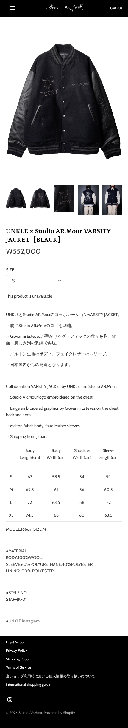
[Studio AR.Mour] (64, 8)
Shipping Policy (18, 659)
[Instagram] (9, 700)
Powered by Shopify (59, 713)
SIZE (10, 269)
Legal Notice (15, 642)
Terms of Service (18, 667)
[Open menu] (12, 8)
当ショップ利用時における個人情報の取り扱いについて (50, 676)
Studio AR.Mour (30, 713)
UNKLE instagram (24, 621)
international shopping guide (28, 684)
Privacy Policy (16, 650)
